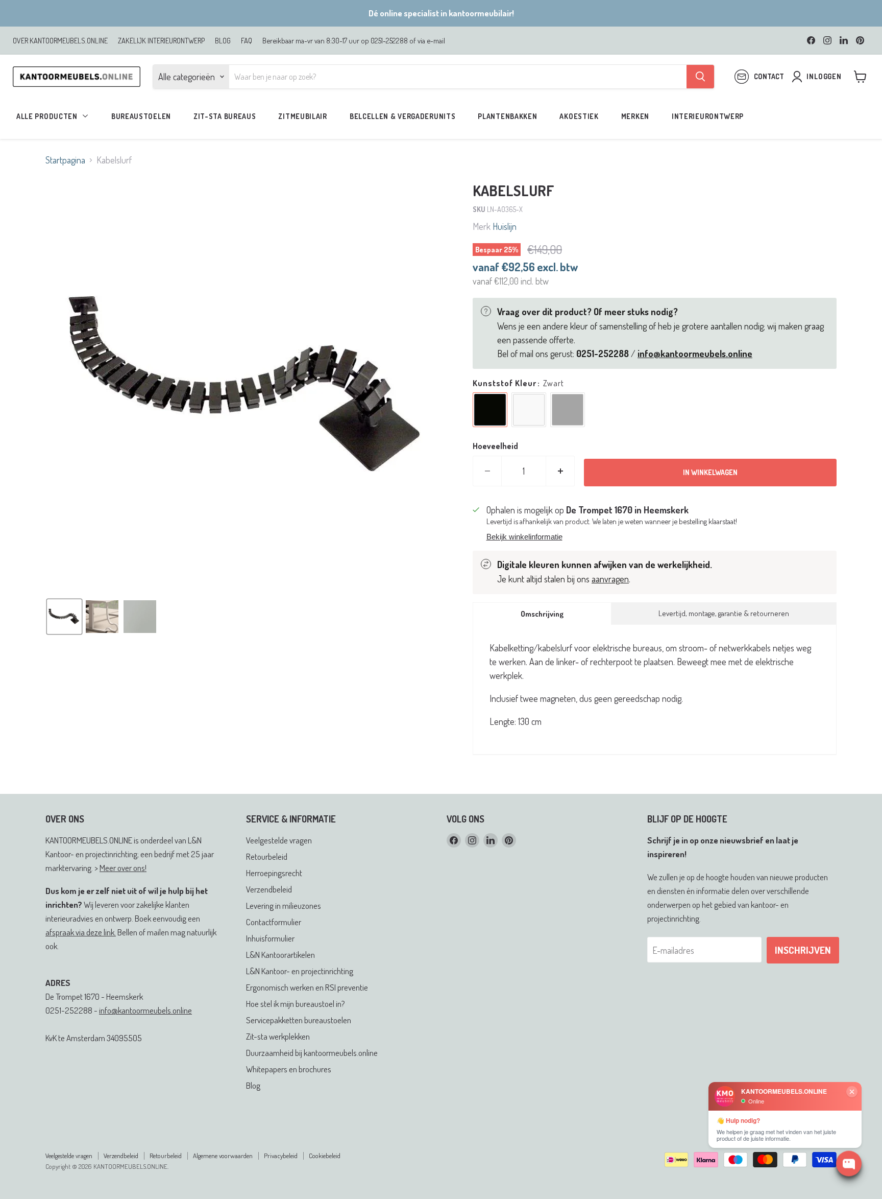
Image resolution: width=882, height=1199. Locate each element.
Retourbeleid (266, 856)
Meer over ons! (123, 867)
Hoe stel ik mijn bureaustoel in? (295, 1003)
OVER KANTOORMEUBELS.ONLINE (60, 40)
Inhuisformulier (270, 938)
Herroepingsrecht (274, 872)
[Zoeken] (700, 76)
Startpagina (65, 160)
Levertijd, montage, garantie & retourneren (723, 613)
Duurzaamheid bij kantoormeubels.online (312, 1052)
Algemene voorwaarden (223, 1155)
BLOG (223, 40)
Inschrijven (803, 950)
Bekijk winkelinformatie (524, 537)
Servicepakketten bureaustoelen (298, 1020)
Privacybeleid (281, 1155)
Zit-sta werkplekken (278, 1036)
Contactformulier (273, 921)
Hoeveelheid (495, 446)
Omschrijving (542, 614)
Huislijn (505, 226)
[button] (64, 616)
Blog (253, 1085)
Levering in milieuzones (283, 905)
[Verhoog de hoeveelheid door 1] (560, 471)
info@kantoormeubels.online (145, 1010)
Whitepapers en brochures (288, 1069)
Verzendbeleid (269, 889)
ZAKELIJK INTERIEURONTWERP (161, 40)
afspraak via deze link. (80, 932)
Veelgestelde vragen (279, 840)
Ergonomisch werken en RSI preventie (307, 987)
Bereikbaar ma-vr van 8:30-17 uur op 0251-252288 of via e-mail (353, 40)
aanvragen (610, 578)
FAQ (246, 40)
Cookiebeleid (324, 1155)
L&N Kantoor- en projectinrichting (299, 971)
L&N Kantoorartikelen (280, 954)
